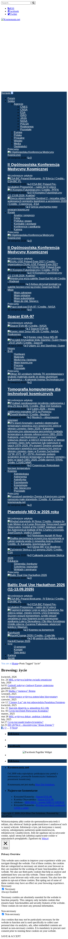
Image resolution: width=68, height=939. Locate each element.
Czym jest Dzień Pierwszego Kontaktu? (29, 710)
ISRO (23, 115)
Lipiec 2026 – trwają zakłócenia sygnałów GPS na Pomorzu (31, 410)
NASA (23, 121)
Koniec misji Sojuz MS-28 (43, 337)
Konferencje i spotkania (27, 226)
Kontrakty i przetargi (25, 223)
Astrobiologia (21, 474)
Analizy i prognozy (24, 215)
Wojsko (18, 140)
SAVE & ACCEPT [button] (11, 936)
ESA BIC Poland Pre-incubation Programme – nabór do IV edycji (32, 185)
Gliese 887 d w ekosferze (46, 547)
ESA (22, 112)
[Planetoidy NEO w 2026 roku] (37, 502)
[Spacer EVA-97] (31, 306)
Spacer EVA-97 (21, 316)
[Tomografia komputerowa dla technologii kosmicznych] (37, 379)
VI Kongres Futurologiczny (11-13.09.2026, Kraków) (35, 194)
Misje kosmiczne (23, 362)
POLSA (24, 123)
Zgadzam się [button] (34, 838)
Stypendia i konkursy (25, 563)
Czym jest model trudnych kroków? (25, 722)
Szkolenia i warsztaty (26, 566)
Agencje (18, 104)
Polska (18, 135)
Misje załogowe (22, 292)
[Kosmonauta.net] (10, 19)
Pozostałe (25, 129)
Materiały (19, 357)
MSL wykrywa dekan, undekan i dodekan (30, 716)
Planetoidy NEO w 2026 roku (33, 512)
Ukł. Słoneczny (22, 488)
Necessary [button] (6, 886)
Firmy (17, 218)
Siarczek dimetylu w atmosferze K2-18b (29, 708)
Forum (11, 98)
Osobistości (20, 146)
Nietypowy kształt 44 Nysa (47, 535)
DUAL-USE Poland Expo (46, 267)
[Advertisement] (34, 56)
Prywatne (19, 138)
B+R (10, 351)
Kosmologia (20, 485)
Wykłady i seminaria (25, 569)
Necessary (10, 889)
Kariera (18, 229)
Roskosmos (27, 126)
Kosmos (12, 471)
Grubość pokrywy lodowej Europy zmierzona (30, 685)
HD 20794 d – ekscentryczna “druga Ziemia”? (31, 725)
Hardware (19, 354)
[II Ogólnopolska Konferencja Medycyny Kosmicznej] (37, 155)
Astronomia (20, 476)
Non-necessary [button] (8, 911)
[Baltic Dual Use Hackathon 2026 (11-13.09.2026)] (27, 575)
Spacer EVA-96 (39, 328)
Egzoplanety (21, 482)
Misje (11, 289)
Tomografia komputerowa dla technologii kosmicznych (34, 391)
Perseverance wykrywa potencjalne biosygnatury (33, 696)
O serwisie (20, 646)
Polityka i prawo (23, 221)
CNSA (24, 109)
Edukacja (13, 561)
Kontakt (18, 649)
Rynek (11, 212)
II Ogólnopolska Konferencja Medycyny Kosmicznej (33, 166)
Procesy (18, 365)
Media (17, 143)
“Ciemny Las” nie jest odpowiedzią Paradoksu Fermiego (36, 702)
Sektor (11, 101)
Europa (18, 132)
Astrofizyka (20, 479)
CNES (24, 106)
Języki (11, 658)
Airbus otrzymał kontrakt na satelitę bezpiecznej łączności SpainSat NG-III (34, 285)
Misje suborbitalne (24, 298)
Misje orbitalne (22, 295)
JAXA (23, 118)
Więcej (45, 838)
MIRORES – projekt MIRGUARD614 (44, 802)
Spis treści (20, 652)
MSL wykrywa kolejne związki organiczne (30, 679)
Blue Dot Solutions (44, 784)
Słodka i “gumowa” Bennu (21, 691)
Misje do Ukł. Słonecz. (26, 301)
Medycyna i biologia (25, 359)
